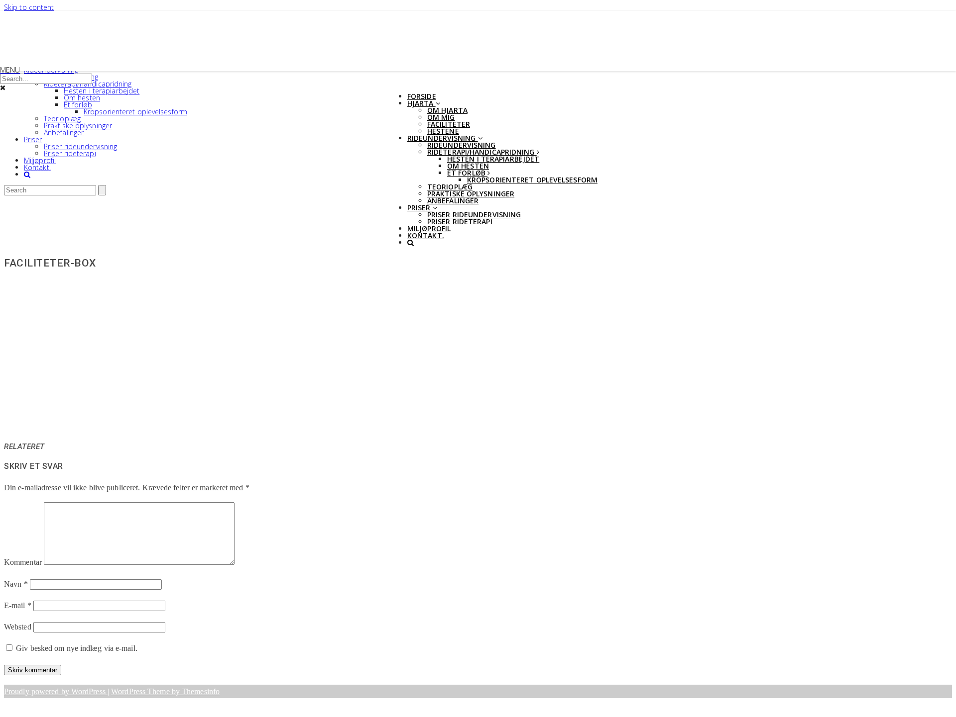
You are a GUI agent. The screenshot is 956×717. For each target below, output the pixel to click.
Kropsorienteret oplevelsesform (135, 111)
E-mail (17, 605)
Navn (16, 584)
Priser (33, 139)
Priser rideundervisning (80, 146)
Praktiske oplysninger (78, 125)
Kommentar (23, 562)
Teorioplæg (62, 118)
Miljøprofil (40, 160)
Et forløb (78, 104)
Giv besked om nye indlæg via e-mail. (76, 648)
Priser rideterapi (70, 153)
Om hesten (82, 97)
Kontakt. (37, 167)
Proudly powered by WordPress (56, 691)
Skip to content (29, 7)
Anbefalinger (64, 132)
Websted (17, 627)
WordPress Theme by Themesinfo (165, 691)
